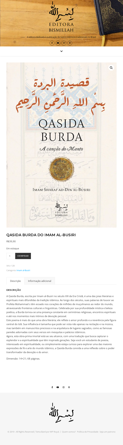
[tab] (15, 281)
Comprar (23, 256)
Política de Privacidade (87, 431)
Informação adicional (39, 280)
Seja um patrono (107, 431)
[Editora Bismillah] (61, 17)
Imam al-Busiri (23, 270)
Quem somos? (69, 431)
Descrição (15, 280)
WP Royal (54, 431)
